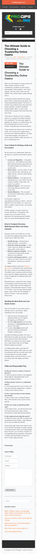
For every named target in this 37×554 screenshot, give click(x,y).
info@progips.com (18, 2)
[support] (18, 29)
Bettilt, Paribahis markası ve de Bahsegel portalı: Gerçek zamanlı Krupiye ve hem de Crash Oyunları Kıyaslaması (17, 513)
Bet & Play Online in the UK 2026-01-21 (16, 528)
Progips (18, 550)
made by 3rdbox (27, 550)
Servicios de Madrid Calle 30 (13, 531)
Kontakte (30, 7)
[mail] (20, 29)
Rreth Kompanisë (14, 7)
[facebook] (16, 29)
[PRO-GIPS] (18, 22)
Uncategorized (21, 57)
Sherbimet (23, 7)
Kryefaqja (5, 7)
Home (14, 57)
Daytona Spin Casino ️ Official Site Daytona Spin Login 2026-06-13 (17, 524)
